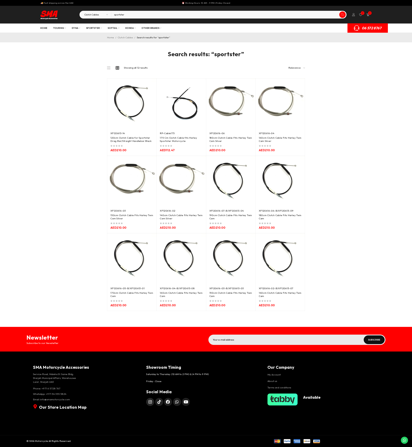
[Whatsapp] (177, 402)
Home (110, 37)
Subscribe (374, 339)
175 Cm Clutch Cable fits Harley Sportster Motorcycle (178, 139)
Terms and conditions (279, 387)
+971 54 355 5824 (56, 393)
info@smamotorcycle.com (55, 399)
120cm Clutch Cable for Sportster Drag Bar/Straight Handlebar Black (131, 139)
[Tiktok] (159, 402)
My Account (274, 374)
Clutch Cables (125, 37)
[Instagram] (150, 402)
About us (272, 381)
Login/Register (353, 14)
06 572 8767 (371, 28)
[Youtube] (186, 402)
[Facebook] (168, 402)
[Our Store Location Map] (35, 406)
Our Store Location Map (63, 407)
